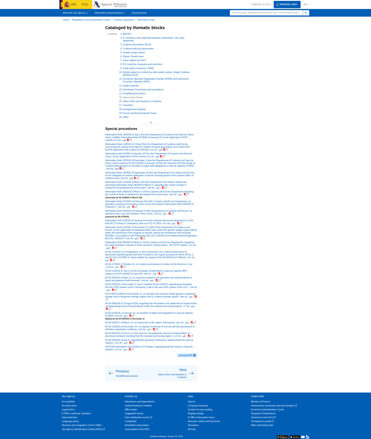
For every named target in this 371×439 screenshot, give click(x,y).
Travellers (128, 105)
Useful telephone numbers (138, 405)
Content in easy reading (200, 409)
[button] (307, 4)
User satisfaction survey (137, 417)
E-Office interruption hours (201, 417)
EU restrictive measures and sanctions (142, 64)
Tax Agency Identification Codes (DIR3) (82, 429)
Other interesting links (262, 425)
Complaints (131, 421)
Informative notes (146, 20)
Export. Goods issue (133, 56)
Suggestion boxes (134, 413)
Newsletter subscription (137, 425)
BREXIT (127, 34)
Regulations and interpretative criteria (91, 20)
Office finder (131, 409)
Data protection (69, 417)
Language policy (70, 421)
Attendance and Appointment (139, 401)
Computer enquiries (198, 405)
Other (126, 117)
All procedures (139, 13)
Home (66, 20)
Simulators (193, 425)
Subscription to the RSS (137, 429)
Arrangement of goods (134, 109)
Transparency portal (261, 421)
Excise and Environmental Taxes (140, 113)
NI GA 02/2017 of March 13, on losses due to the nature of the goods (147, 322)
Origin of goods (131, 85)
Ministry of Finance (260, 401)
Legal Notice (68, 409)
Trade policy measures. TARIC (138, 68)
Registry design (196, 413)
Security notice (69, 405)
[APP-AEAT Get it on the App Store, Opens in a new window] (295, 437)
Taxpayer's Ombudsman (263, 413)
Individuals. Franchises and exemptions (143, 89)
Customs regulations (123, 20)
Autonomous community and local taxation (272, 405)
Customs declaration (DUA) (137, 44)
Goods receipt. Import (134, 52)
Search (191, 401)
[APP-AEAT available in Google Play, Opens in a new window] (282, 437)
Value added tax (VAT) (134, 60)
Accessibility (68, 401)
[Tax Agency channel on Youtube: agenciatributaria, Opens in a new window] (303, 437)
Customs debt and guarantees (138, 48)
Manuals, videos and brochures (204, 421)
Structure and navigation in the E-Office (82, 425)
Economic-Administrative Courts (267, 409)
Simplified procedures (134, 93)
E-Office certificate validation (76, 413)
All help (192, 429)
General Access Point (262, 417)
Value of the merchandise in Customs (142, 101)
